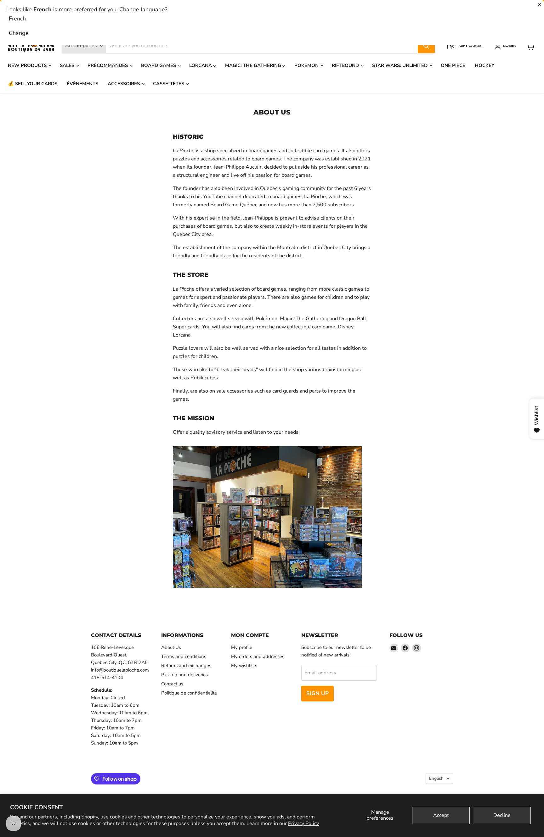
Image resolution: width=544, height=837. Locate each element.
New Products (28, 65)
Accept (441, 815)
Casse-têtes (169, 84)
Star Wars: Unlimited (400, 65)
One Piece (453, 65)
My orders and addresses (257, 656)
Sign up (317, 693)
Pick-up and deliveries (184, 675)
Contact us (172, 684)
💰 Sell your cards (32, 84)
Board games (159, 65)
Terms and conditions (183, 656)
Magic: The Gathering (253, 65)
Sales (68, 65)
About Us (171, 647)
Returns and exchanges (186, 665)
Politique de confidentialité (189, 693)
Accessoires (124, 84)
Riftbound (346, 65)
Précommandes (108, 65)
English (436, 778)
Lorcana (201, 65)
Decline (502, 815)
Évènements (82, 84)
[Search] (426, 46)
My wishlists (244, 665)
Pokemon (307, 65)
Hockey (484, 65)
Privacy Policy (303, 823)
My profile (241, 647)
